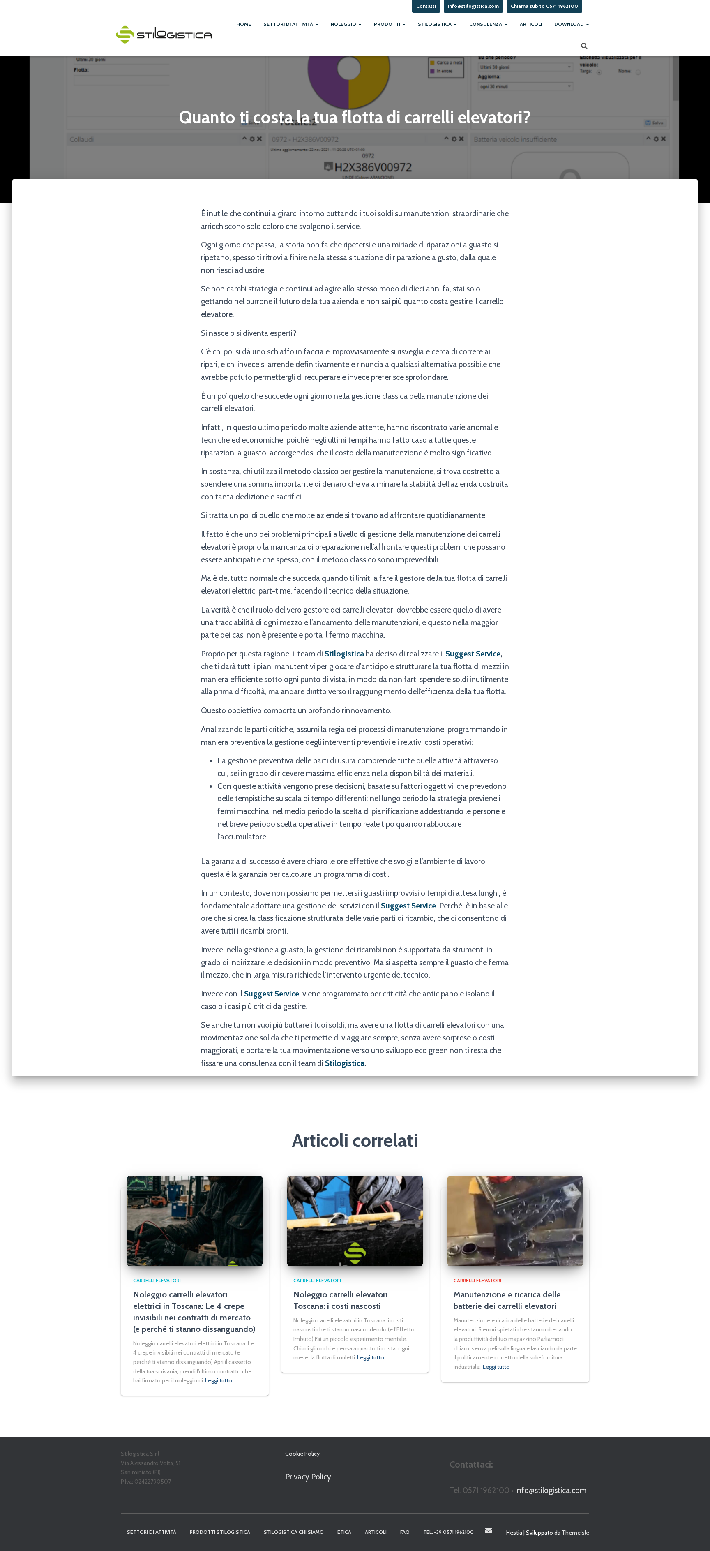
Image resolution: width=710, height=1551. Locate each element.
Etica (344, 1532)
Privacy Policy (308, 1477)
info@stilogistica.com (550, 1490)
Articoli (531, 24)
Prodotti (387, 24)
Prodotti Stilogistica (220, 1532)
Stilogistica (435, 24)
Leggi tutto (218, 1380)
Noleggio (344, 24)
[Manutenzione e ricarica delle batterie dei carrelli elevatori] (515, 1220)
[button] (316, 24)
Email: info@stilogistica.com (488, 1530)
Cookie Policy (302, 1453)
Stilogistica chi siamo (294, 1532)
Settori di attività (288, 24)
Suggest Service (472, 654)
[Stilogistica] (163, 34)
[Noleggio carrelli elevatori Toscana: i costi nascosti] (355, 1220)
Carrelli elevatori (157, 1280)
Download (569, 24)
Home (243, 24)
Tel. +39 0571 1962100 (448, 1532)
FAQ (405, 1532)
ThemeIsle (575, 1532)
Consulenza (486, 24)
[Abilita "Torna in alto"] (693, 1534)
